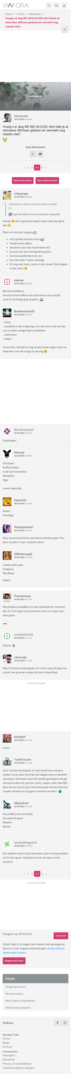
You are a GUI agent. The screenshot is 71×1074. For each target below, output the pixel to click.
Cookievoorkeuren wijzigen (18, 1067)
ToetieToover (22, 759)
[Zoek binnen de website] (48, 5)
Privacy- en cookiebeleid (17, 1063)
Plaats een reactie (23, 180)
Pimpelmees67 (23, 527)
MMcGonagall (23, 554)
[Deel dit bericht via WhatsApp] (32, 154)
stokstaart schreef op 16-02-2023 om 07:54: (33, 204)
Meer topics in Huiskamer (20, 1000)
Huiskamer (35, 14)
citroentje (20, 657)
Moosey (19, 452)
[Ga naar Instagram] (65, 1022)
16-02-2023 (19, 119)
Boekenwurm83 (24, 311)
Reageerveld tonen (14, 960)
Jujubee (19, 280)
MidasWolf (21, 803)
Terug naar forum (15, 986)
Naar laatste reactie (47, 180)
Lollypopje (21, 193)
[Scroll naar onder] (64, 29)
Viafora (8, 1023)
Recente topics (14, 993)
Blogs (6, 1042)
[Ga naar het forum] (56, 5)
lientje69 (20, 737)
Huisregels (9, 1055)
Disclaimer (9, 1059)
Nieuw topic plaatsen (17, 1007)
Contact (7, 1046)
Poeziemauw (22, 596)
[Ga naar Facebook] (57, 1022)
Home (9, 14)
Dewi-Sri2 (20, 500)
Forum (20, 14)
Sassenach (21, 116)
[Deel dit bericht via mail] (40, 154)
